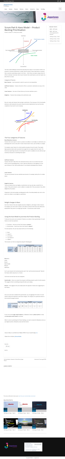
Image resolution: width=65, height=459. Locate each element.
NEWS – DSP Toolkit (53, 29)
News (38, 9)
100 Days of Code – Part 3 (9, 430)
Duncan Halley (19, 32)
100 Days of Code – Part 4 (38, 413)
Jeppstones (8, 4)
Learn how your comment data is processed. (27, 396)
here (37, 332)
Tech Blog (43, 9)
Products (16, 9)
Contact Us (32, 9)
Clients (26, 9)
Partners (21, 9)
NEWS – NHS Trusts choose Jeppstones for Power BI (54, 33)
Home (6, 9)
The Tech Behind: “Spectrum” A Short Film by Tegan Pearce (13, 360)
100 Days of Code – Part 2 (24, 430)
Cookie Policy (34, 450)
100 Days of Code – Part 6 (9, 413)
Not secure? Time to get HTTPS (40, 359)
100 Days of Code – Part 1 (38, 430)
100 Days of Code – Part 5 (24, 413)
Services (10, 9)
